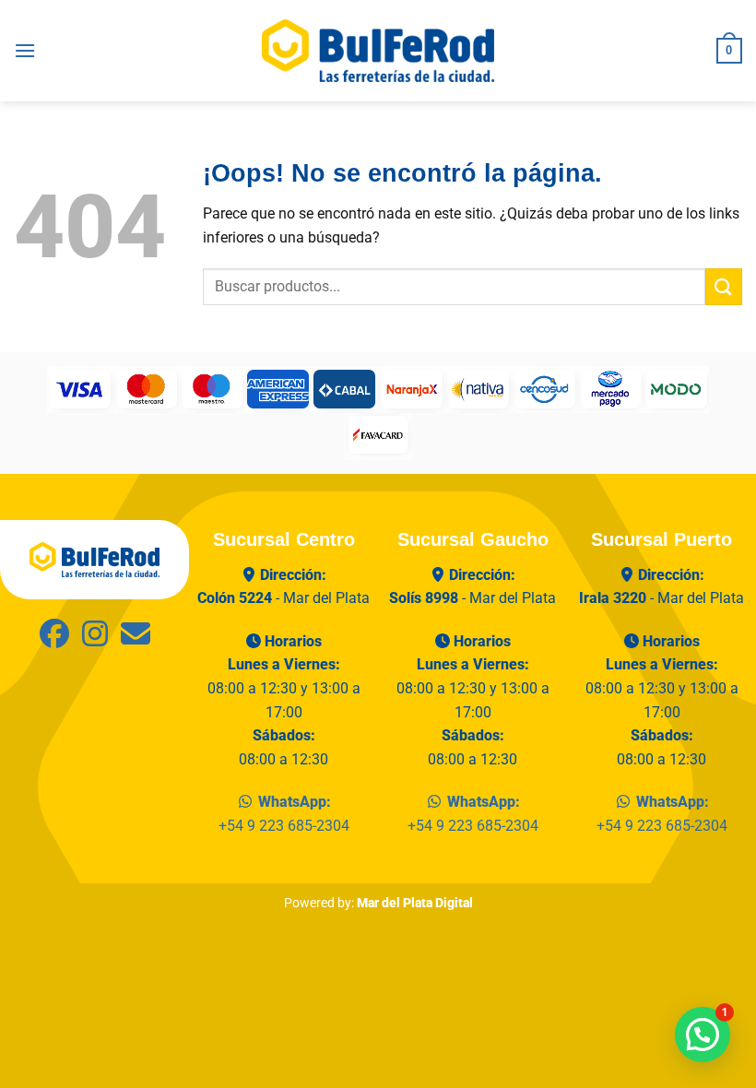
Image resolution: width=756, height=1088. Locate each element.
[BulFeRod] (94, 558)
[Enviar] (723, 286)
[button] (25, 50)
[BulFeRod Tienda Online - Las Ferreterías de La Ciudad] (378, 51)
